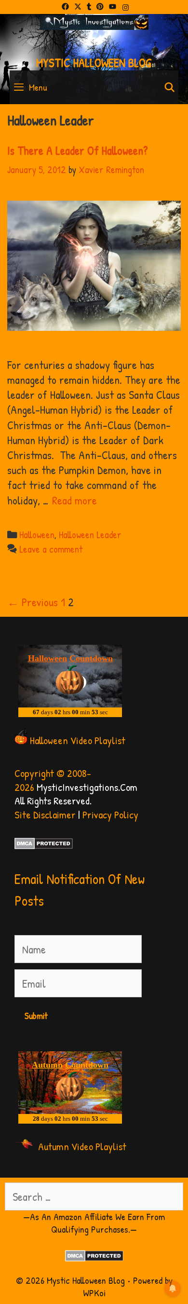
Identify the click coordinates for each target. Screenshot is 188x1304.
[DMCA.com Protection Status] (43, 845)
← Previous (32, 602)
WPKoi (94, 1292)
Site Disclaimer (45, 814)
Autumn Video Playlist (82, 1146)
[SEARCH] (169, 87)
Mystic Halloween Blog (94, 62)
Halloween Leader (90, 534)
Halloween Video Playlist (77, 740)
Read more (74, 500)
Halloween (36, 534)
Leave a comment (50, 549)
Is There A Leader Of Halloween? (77, 150)
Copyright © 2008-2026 (52, 780)
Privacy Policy (110, 814)
